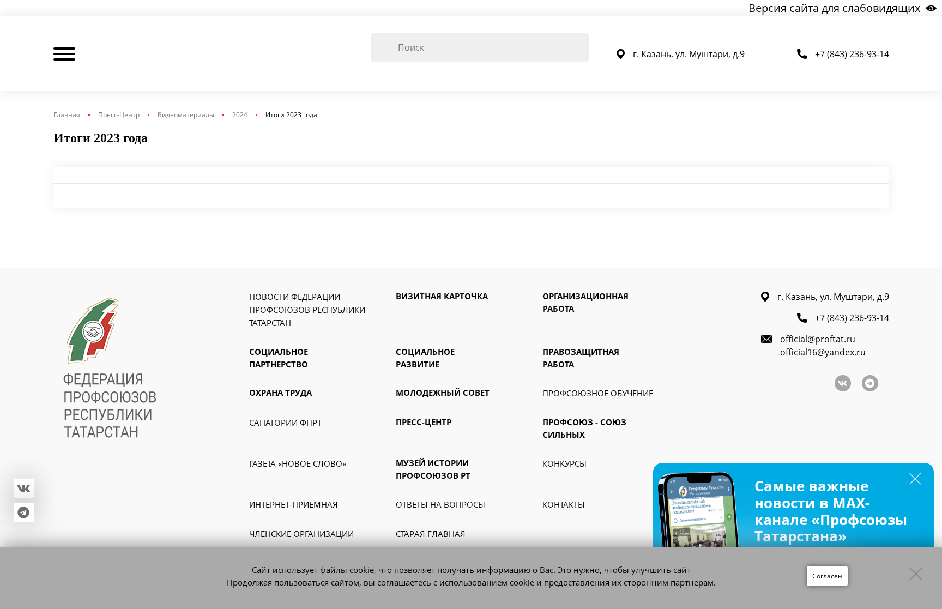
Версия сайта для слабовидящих (834, 8)
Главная (66, 114)
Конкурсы (564, 463)
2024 (239, 114)
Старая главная (431, 533)
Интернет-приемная (293, 504)
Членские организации (301, 533)
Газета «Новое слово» (297, 463)
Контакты (563, 504)
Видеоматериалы (186, 114)
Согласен (827, 576)
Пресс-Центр (119, 114)
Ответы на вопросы (440, 504)
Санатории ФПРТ (285, 422)
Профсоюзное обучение (597, 393)
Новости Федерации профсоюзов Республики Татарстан (307, 309)
